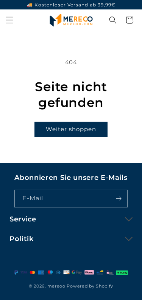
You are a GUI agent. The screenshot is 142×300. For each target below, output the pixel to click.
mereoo (56, 286)
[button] (9, 20)
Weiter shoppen (71, 129)
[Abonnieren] (119, 198)
